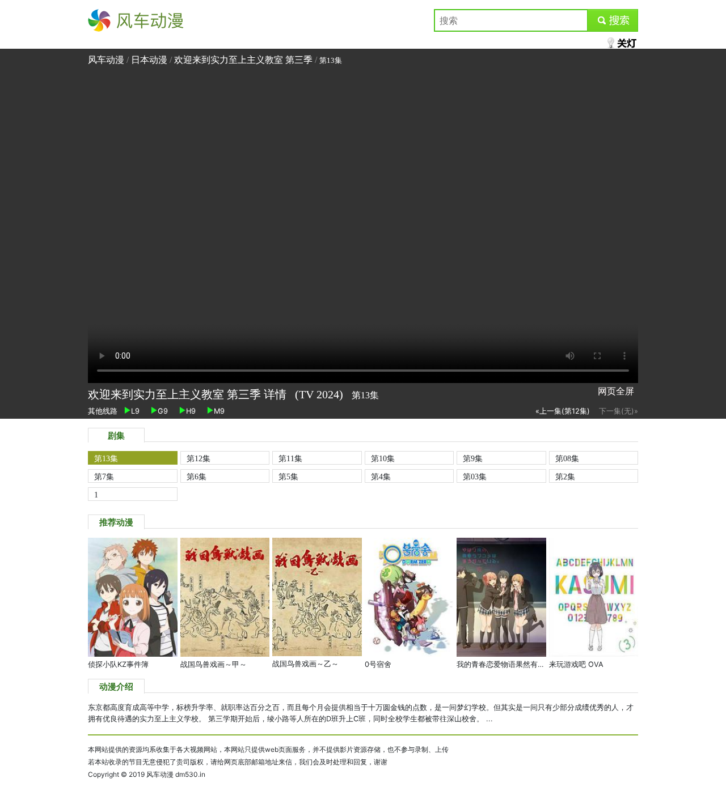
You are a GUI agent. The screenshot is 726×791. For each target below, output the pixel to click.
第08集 (567, 458)
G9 (163, 411)
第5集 (288, 476)
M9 (219, 411)
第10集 (383, 458)
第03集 (475, 476)
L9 (135, 411)
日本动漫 (150, 60)
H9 (191, 411)
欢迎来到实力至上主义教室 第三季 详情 (188, 394)
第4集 (381, 476)
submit (612, 20)
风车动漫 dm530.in (175, 774)
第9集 (473, 458)
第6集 (196, 476)
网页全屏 (616, 391)
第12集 (198, 458)
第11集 (290, 458)
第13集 (106, 458)
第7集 (104, 476)
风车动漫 (106, 20)
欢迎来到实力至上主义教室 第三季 (243, 60)
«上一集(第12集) (562, 411)
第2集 (565, 476)
